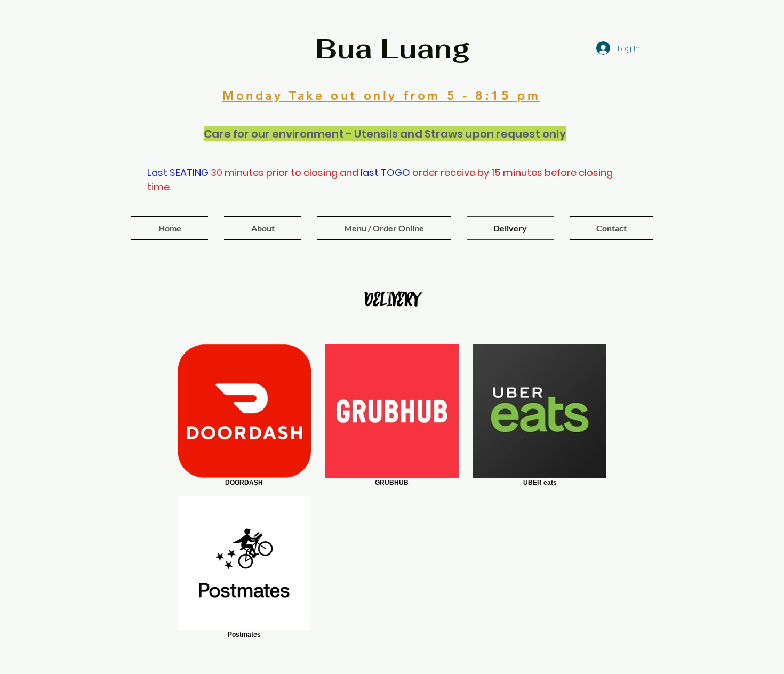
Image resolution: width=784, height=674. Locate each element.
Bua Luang (392, 48)
